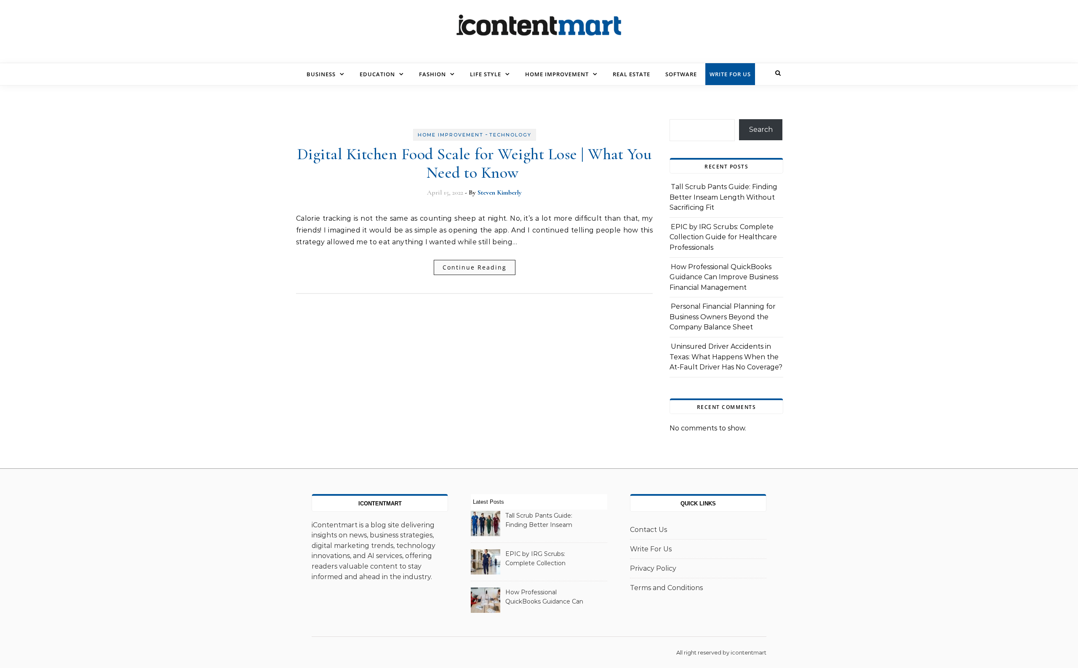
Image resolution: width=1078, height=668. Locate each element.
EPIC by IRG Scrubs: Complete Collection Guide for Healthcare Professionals (723, 237)
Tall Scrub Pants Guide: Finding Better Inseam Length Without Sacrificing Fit (723, 197)
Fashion (432, 74)
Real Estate (631, 74)
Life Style (485, 74)
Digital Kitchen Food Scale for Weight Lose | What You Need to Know (474, 163)
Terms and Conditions (666, 588)
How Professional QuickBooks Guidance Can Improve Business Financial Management (724, 277)
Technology (510, 135)
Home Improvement (557, 74)
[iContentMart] (539, 28)
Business (321, 74)
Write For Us (730, 74)
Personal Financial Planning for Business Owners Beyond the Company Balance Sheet (723, 316)
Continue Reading (475, 267)
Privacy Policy (653, 568)
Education (377, 74)
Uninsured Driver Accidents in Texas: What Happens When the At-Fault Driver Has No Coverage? (726, 356)
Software (681, 74)
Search (761, 130)
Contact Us (648, 530)
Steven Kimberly (500, 192)
